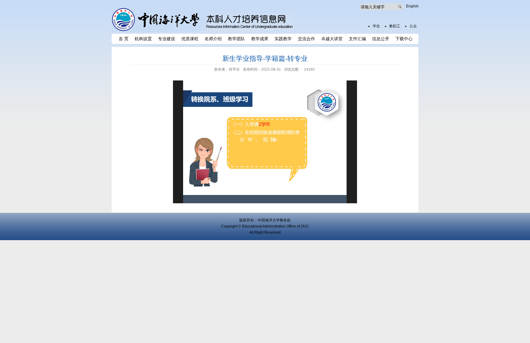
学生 (376, 26)
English (412, 6)
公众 (413, 26)
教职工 (394, 26)
